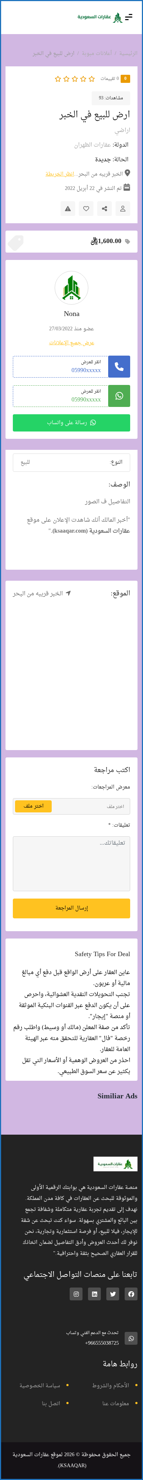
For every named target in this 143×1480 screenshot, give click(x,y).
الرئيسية (128, 54)
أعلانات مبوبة (97, 54)
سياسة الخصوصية (39, 1386)
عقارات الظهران (92, 145)
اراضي (122, 130)
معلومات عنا (115, 1404)
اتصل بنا (51, 1404)
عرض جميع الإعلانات (71, 343)
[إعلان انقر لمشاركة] (104, 208)
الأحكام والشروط (110, 1386)
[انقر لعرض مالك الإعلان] (122, 208)
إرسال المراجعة (71, 908)
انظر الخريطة (59, 174)
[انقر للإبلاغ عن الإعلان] (67, 208)
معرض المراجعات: (110, 787)
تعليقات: (119, 825)
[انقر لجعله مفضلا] (86, 208)
